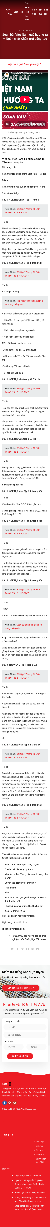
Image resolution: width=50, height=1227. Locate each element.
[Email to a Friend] (27, 949)
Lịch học (39, 1146)
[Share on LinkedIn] (37, 949)
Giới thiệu (40, 1142)
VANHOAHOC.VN (23, 1206)
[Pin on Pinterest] (32, 949)
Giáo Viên (34, 11)
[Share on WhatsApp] (12, 949)
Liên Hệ (46, 11)
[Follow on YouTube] (14, 1102)
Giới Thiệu (9, 11)
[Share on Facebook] (17, 949)
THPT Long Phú (10, 1121)
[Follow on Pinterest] (9, 1102)
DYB (18, 1109)
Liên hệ (39, 1154)
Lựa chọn (8, 1041)
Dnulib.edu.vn (34, 1201)
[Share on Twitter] (22, 949)
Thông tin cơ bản (11, 1021)
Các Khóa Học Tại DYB (27, 12)
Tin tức (40, 11)
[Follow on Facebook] (4, 1102)
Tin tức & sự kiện (25, 31)
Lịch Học (18, 11)
